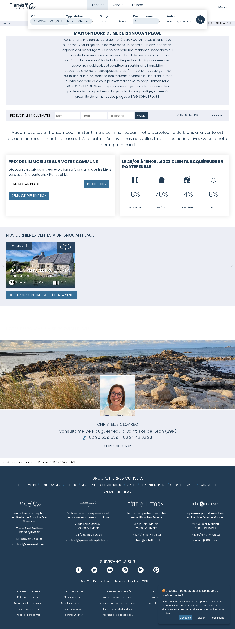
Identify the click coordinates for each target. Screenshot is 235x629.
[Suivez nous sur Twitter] (94, 572)
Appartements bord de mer (28, 603)
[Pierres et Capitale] (88, 505)
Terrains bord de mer (28, 608)
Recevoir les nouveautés (30, 115)
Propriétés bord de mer (28, 614)
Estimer (137, 5)
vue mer (76, 81)
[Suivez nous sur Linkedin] (140, 572)
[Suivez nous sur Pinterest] (156, 572)
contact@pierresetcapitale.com (88, 540)
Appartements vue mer (73, 603)
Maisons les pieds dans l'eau (117, 597)
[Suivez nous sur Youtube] (110, 572)
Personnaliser (217, 617)
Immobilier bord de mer (28, 591)
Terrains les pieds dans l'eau (117, 608)
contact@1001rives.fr (206, 540)
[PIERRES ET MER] (29, 505)
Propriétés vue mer (72, 614)
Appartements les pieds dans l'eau (117, 603)
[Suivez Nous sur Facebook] (79, 572)
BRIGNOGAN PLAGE (223, 23)
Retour (6, 23)
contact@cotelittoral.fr (147, 540)
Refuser (200, 617)
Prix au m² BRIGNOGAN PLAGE (57, 462)
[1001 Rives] (205, 505)
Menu (222, 7)
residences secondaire (18, 462)
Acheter (98, 5)
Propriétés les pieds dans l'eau (117, 614)
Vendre (118, 5)
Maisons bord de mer (28, 597)
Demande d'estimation (28, 195)
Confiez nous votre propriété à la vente (41, 295)
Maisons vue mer (73, 597)
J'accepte (185, 617)
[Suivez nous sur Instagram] (125, 572)
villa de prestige (139, 91)
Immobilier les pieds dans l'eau (117, 591)
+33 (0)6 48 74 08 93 (29, 539)
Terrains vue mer (72, 608)
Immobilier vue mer (73, 591)
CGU (145, 581)
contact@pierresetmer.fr (29, 544)
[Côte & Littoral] (147, 505)
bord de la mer (159, 76)
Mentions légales (126, 581)
